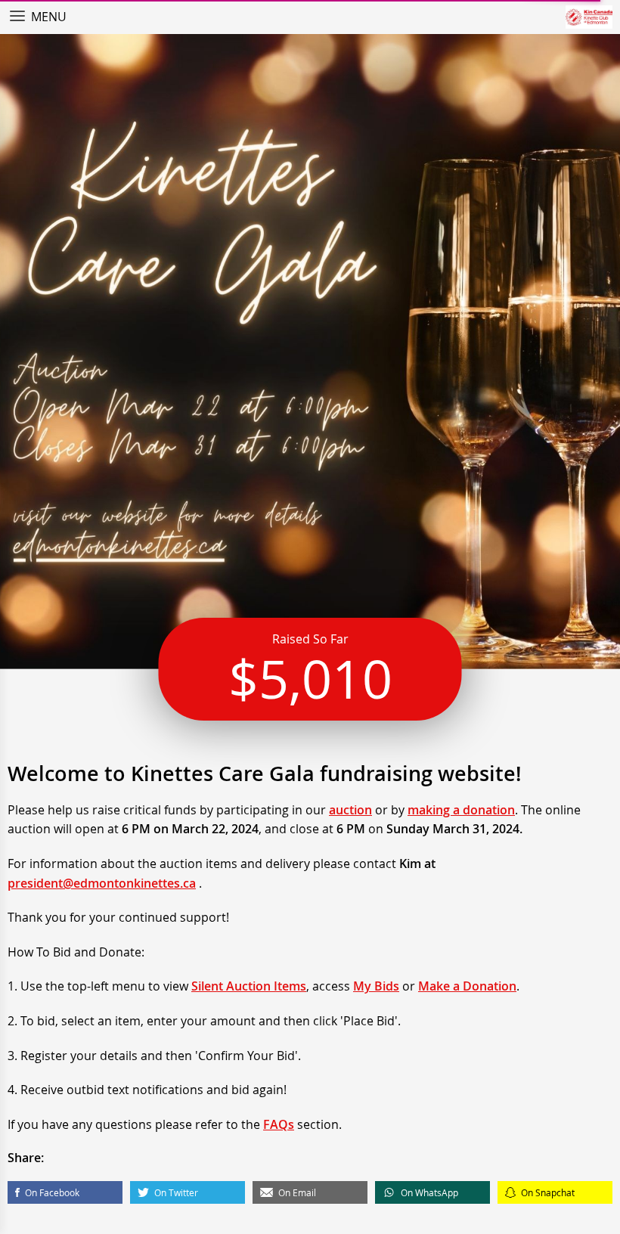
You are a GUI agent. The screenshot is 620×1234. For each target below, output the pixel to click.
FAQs (278, 1124)
